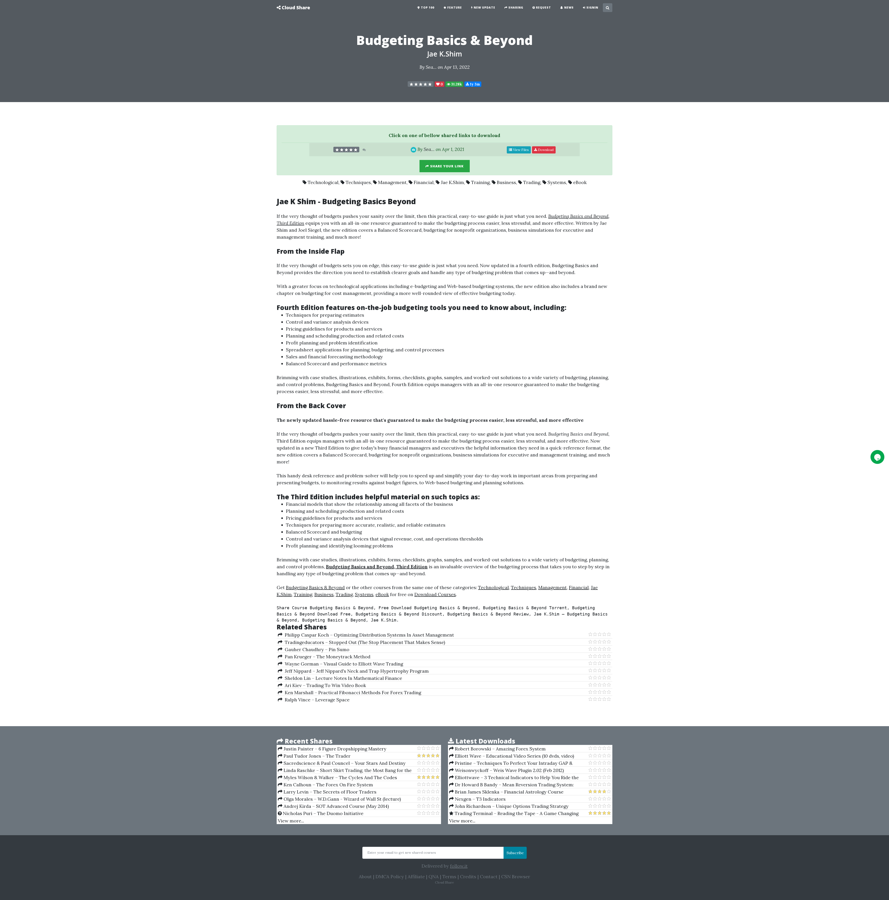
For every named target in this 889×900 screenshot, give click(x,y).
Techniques (358, 182)
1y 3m (474, 84)
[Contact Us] (877, 457)
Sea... (431, 67)
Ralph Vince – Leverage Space (316, 700)
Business (506, 182)
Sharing (515, 7)
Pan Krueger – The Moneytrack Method (326, 656)
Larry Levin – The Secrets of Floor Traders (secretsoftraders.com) (327, 792)
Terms (449, 876)
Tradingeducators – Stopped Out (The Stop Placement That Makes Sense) (363, 642)
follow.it (459, 866)
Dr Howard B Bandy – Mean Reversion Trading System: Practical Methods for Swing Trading (511, 785)
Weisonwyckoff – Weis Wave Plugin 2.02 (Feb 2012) (509, 770)
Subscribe (515, 852)
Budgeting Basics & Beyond (315, 587)
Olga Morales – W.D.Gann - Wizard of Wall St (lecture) (341, 799)
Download (545, 150)
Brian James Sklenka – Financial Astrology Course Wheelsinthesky (506, 792)
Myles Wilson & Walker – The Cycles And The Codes (339, 777)
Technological (323, 182)
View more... (291, 821)
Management (392, 182)
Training (480, 182)
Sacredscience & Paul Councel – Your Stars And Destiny (344, 763)
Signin (591, 7)
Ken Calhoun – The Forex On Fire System (327, 785)
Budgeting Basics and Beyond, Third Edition (377, 566)
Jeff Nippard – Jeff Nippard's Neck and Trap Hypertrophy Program (355, 671)
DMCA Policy (390, 876)
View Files (520, 150)
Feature (454, 7)
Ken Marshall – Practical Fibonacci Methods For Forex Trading (351, 692)
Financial (424, 182)
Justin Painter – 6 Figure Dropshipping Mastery (334, 749)
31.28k (456, 84)
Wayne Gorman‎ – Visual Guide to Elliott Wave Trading (342, 664)
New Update (484, 7)
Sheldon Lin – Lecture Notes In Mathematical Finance (342, 678)
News (568, 7)
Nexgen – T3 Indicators (480, 799)
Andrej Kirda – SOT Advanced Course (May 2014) (335, 806)
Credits (468, 876)
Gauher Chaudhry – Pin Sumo (315, 649)
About (365, 876)
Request (543, 7)
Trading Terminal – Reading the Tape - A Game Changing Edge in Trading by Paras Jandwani (514, 813)
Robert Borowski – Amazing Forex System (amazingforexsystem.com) (497, 749)
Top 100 (427, 7)
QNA (434, 876)
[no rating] (421, 84)
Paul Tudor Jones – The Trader (316, 756)
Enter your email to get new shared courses (401, 852)
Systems (557, 182)
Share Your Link (446, 166)
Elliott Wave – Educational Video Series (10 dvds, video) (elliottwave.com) (511, 756)
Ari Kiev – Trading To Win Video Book (324, 685)
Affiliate (416, 876)
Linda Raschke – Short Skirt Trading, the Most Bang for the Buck (345, 770)
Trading (531, 182)
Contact (489, 876)
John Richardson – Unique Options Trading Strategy (511, 806)
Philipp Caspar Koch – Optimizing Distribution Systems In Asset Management (368, 635)
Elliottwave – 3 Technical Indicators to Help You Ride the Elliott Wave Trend (514, 778)
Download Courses (435, 594)
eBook (580, 182)
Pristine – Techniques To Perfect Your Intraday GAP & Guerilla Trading (511, 763)
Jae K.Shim (444, 54)
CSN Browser (515, 876)
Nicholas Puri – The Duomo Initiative (322, 813)
